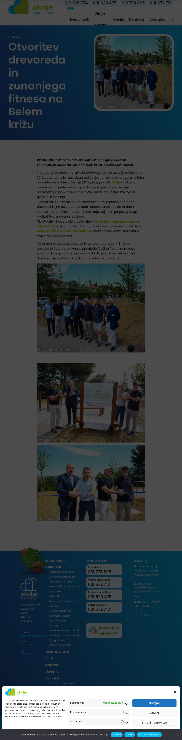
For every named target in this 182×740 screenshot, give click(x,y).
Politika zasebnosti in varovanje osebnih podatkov (32, 733)
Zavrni (154, 713)
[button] (175, 692)
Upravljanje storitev (162, 733)
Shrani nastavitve (154, 723)
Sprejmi (154, 703)
